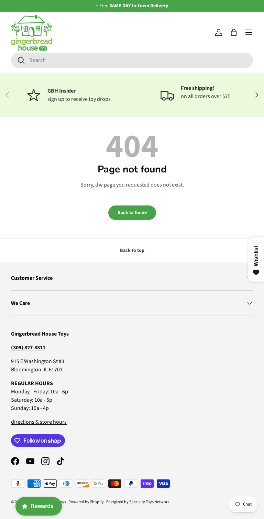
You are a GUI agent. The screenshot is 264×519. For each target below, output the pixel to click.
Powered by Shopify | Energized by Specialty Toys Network (118, 502)
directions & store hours (39, 422)
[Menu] (248, 32)
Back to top (132, 250)
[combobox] (132, 60)
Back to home (132, 212)
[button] (233, 32)
